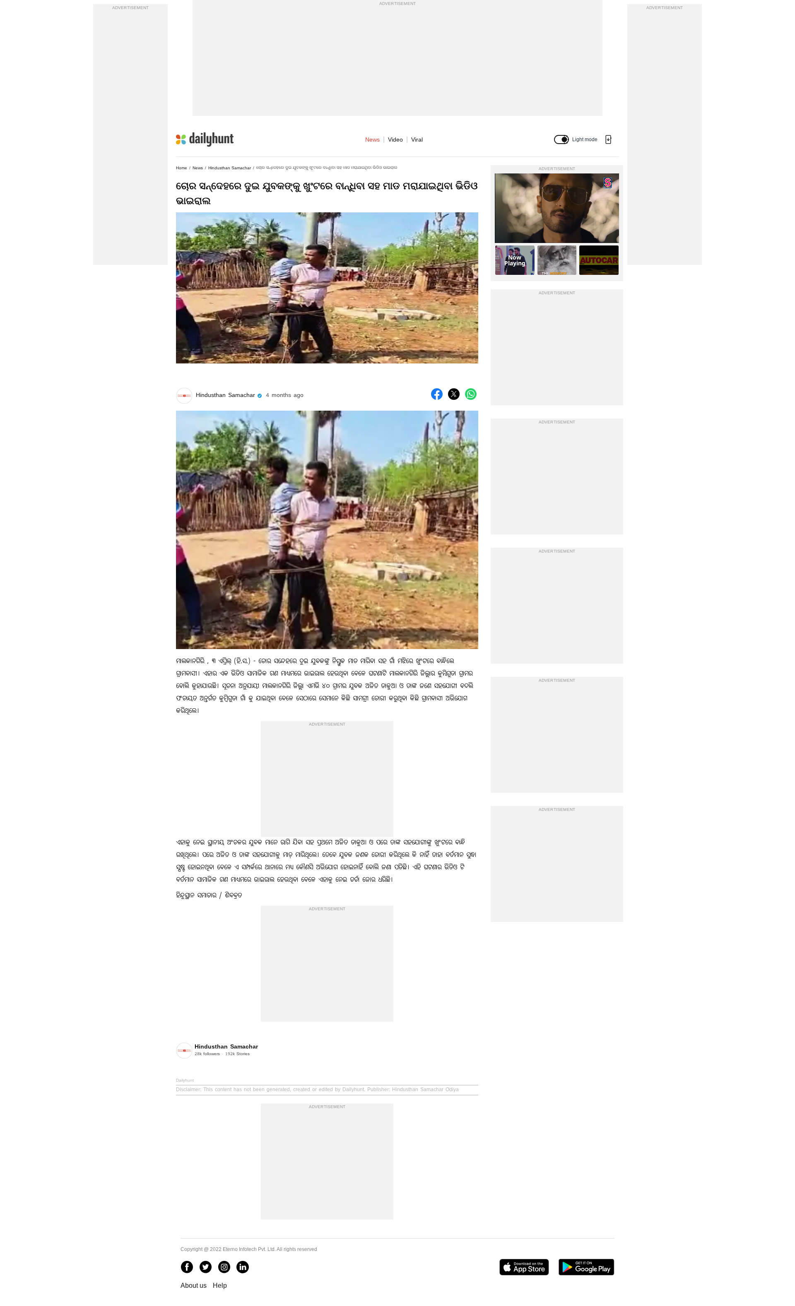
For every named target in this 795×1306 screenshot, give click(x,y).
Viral (417, 139)
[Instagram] (224, 1267)
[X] (205, 1267)
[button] (561, 139)
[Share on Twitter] (453, 394)
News (372, 139)
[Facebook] (187, 1267)
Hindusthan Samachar (229, 168)
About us (194, 1285)
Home (181, 168)
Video (395, 139)
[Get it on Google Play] (586, 1267)
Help (220, 1285)
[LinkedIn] (242, 1267)
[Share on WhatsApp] (470, 394)
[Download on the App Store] (524, 1267)
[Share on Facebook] (436, 394)
